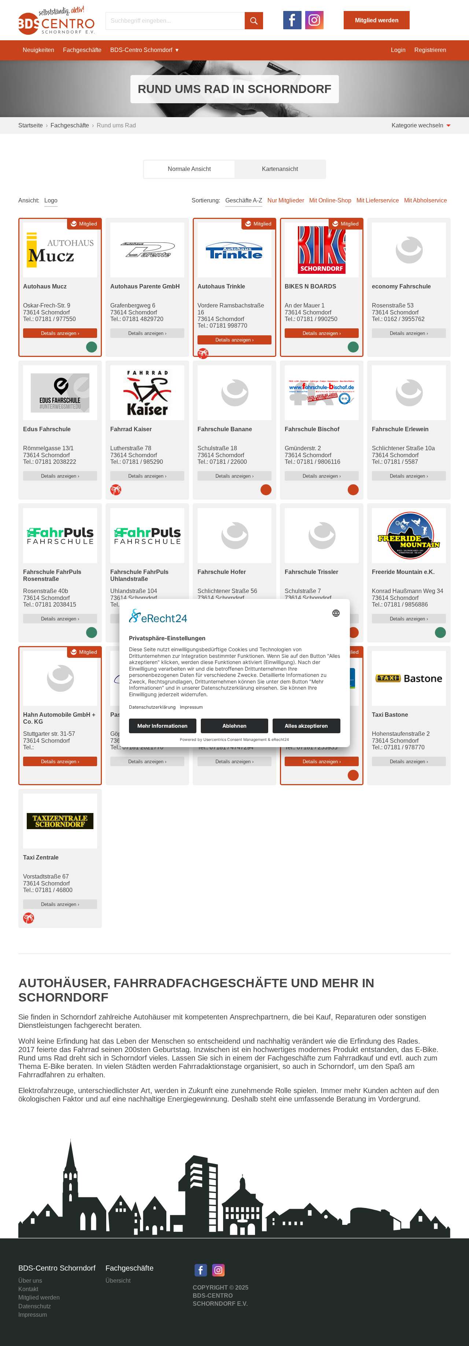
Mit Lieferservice (378, 200)
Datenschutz (34, 1306)
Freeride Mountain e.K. (403, 572)
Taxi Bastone (390, 715)
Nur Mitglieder (285, 200)
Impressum (32, 1315)
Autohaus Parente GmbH (145, 286)
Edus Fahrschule (47, 429)
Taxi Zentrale (41, 857)
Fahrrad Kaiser (131, 429)
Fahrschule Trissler (311, 572)
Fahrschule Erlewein (400, 429)
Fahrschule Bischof (312, 429)
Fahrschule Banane (224, 429)
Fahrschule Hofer (221, 572)
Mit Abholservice (425, 200)
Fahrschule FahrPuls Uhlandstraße (139, 575)
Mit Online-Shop (330, 200)
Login (398, 50)
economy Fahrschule (401, 286)
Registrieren (430, 50)
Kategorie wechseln (418, 125)
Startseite (30, 125)
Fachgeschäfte (82, 50)
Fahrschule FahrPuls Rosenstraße (52, 575)
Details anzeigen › (60, 333)
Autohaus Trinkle (221, 286)
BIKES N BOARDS (310, 286)
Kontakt (28, 1289)
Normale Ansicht (189, 169)
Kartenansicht (280, 169)
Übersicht (118, 1281)
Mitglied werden (377, 20)
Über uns (30, 1281)
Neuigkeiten (38, 50)
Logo (51, 200)
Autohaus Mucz (45, 286)
